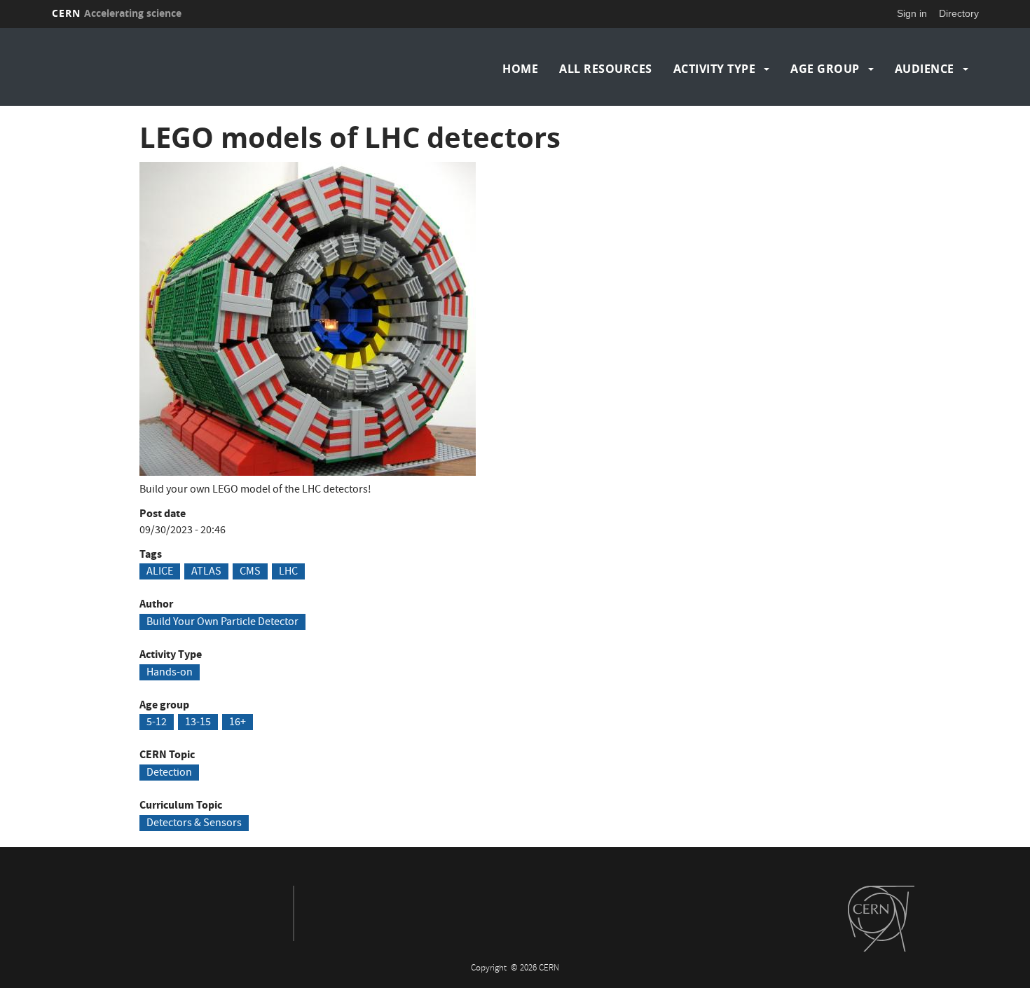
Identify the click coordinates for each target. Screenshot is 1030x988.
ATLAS (206, 571)
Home (520, 68)
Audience (924, 68)
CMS (250, 571)
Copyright (490, 968)
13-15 (198, 722)
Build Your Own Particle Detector (222, 622)
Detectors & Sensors (194, 823)
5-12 (156, 722)
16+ (237, 722)
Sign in (912, 13)
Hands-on (169, 672)
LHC (288, 571)
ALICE (159, 571)
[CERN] (881, 919)
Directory (959, 13)
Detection (169, 773)
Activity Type (714, 68)
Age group (825, 68)
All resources (605, 68)
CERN (117, 13)
